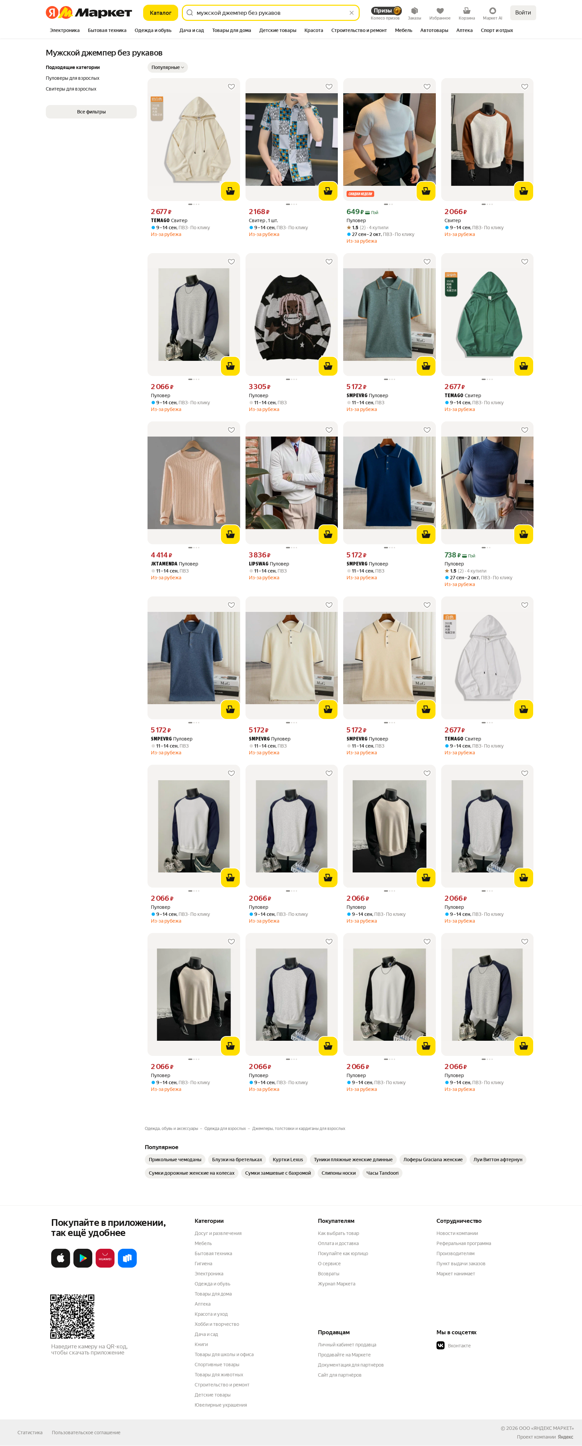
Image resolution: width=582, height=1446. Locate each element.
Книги (201, 1344)
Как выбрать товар (338, 1233)
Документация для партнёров (351, 1365)
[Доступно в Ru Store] (127, 1266)
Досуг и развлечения (218, 1233)
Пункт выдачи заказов (461, 1263)
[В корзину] (230, 191)
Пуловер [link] (356, 220)
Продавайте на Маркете (344, 1354)
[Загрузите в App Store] (60, 1266)
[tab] (65, 31)
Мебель (203, 1243)
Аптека (203, 1304)
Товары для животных (219, 1374)
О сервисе (329, 1263)
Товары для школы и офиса (224, 1354)
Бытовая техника (213, 1253)
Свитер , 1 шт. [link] (263, 220)
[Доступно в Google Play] (82, 1266)
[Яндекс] (565, 1437)
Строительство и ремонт (222, 1384)
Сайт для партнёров (340, 1375)
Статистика (30, 1432)
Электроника (209, 1273)
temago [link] (160, 220)
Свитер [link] (169, 220)
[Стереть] (351, 13)
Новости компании (457, 1233)
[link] (175, 1159)
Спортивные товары (217, 1364)
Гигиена (203, 1263)
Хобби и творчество (217, 1324)
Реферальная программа (464, 1243)
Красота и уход (211, 1314)
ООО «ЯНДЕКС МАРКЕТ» (546, 1428)
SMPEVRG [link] (357, 396)
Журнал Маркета (336, 1283)
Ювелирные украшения (221, 1405)
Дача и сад (206, 1334)
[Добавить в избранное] (231, 87)
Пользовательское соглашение (86, 1432)
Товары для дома (213, 1294)
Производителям (456, 1253)
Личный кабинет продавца (347, 1344)
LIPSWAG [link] (258, 564)
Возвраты (329, 1273)
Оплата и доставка (338, 1243)
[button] (168, 67)
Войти (523, 12)
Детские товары (213, 1395)
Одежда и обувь (212, 1283)
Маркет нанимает (456, 1273)
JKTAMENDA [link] (164, 564)
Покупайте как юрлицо (343, 1253)
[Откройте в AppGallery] (105, 1266)
